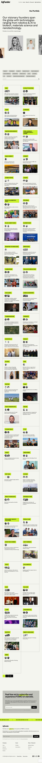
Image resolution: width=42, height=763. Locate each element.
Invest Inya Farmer (10, 542)
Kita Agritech (27, 564)
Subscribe (36, 736)
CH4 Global (8, 292)
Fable (25, 384)
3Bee (6, 88)
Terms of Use (25, 756)
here (19, 31)
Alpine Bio (26, 109)
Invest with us (17, 747)
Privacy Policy (19, 756)
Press (29, 748)
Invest (24, 2)
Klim (6, 587)
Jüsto (6, 564)
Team (4, 745)
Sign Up (34, 707)
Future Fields (9, 429)
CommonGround (9, 316)
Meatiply (7, 632)
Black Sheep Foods (10, 223)
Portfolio (20, 2)
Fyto (24, 429)
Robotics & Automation (19, 76)
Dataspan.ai (8, 339)
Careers (4, 750)
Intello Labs (26, 519)
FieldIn (25, 406)
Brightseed (26, 246)
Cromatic (26, 316)
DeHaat (25, 339)
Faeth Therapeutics (10, 406)
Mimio (6, 654)
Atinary (25, 156)
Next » (10, 675)
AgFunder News (31, 745)
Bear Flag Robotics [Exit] (10, 201)
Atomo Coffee (9, 177)
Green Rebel (26, 452)
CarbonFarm (8, 269)
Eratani (7, 384)
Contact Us (5, 748)
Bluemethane (27, 223)
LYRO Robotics (27, 609)
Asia (29, 73)
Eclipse (7, 361)
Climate (18, 71)
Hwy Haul (7, 474)
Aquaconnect (9, 156)
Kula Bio (25, 587)
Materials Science (30, 76)
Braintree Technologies (12, 246)
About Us (28, 2)
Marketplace (26, 71)
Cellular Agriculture (29, 269)
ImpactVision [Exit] (10, 496)
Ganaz (7, 452)
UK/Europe (15, 73)
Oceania (34, 73)
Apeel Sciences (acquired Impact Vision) (28, 132)
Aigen (6, 109)
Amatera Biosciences (11, 131)
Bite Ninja (26, 200)
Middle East (22, 73)
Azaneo (25, 177)
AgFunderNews (38, 2)
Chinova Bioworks (28, 292)
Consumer (12, 71)
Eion (24, 361)
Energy (5, 71)
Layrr (6, 609)
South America (7, 73)
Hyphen (25, 474)
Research (32, 2)
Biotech (9, 76)
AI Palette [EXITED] (28, 88)
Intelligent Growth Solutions (10, 520)
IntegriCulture (27, 496)
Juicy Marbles (27, 542)
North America (35, 71)
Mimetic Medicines (28, 632)
